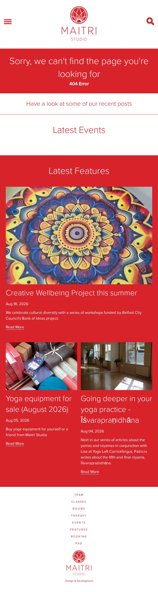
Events (79, 522)
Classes (79, 501)
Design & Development (79, 581)
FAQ (79, 543)
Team (79, 495)
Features (79, 529)
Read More (15, 327)
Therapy (79, 515)
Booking (79, 536)
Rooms (79, 508)
